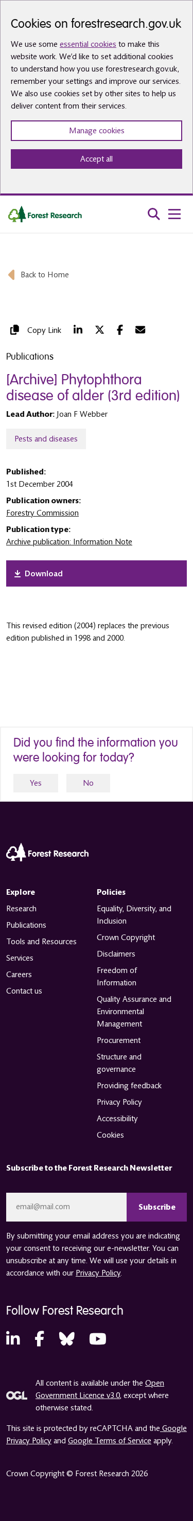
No (88, 783)
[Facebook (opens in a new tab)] (120, 330)
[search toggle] (154, 214)
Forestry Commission (42, 513)
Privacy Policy (119, 1102)
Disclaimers (116, 954)
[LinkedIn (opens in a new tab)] (77, 330)
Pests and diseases (46, 439)
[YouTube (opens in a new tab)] (98, 1339)
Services (19, 958)
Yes (36, 783)
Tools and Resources (41, 941)
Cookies (110, 1135)
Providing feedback (129, 1085)
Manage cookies (97, 130)
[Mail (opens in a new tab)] (140, 330)
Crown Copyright (126, 937)
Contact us (24, 991)
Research (21, 908)
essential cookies (88, 44)
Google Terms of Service (109, 1440)
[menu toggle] (174, 214)
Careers (19, 974)
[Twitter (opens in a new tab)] (100, 330)
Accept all (96, 159)
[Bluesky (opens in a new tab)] (67, 1339)
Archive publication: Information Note (69, 541)
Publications (26, 925)
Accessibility (117, 1118)
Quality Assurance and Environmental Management (134, 1012)
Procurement (119, 1040)
